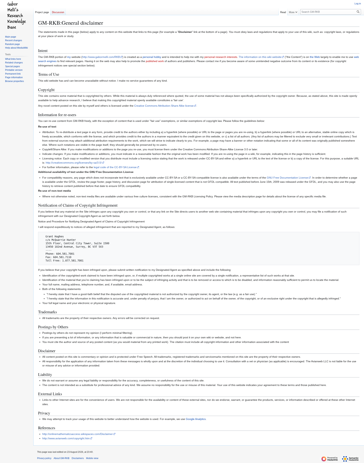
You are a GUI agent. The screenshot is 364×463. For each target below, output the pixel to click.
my (69, 56)
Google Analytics (196, 418)
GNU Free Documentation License (287, 177)
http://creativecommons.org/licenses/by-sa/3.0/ (74, 162)
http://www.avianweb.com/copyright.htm (66, 438)
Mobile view (92, 458)
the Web (315, 56)
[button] (293, 11)
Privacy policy (44, 458)
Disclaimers (78, 458)
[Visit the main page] (17, 15)
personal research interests (220, 56)
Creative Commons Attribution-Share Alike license (164, 105)
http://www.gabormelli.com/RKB (101, 56)
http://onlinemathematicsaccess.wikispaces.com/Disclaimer (77, 433)
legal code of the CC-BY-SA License (115, 167)
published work (155, 61)
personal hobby (152, 56)
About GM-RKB (61, 458)
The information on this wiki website (260, 56)
